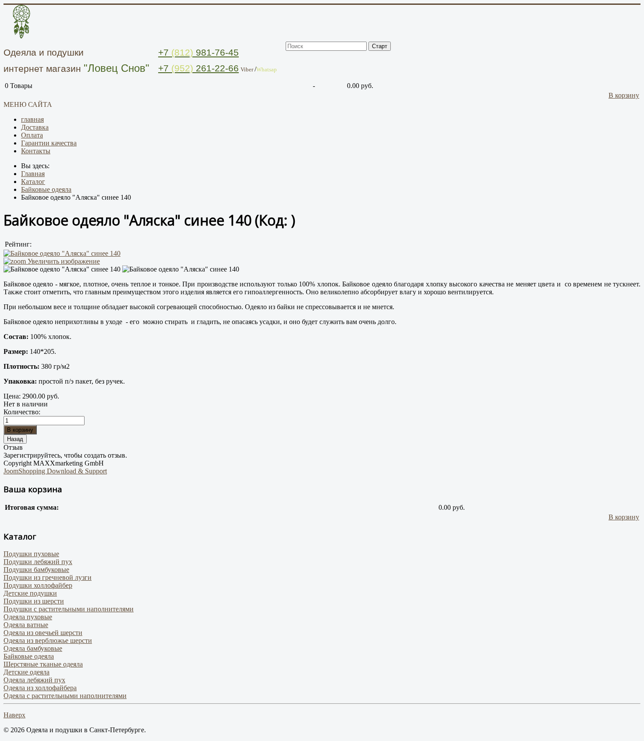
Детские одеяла (27, 672)
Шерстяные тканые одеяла (43, 664)
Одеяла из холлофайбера (40, 688)
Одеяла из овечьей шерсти (43, 632)
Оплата (32, 135)
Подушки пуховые (31, 554)
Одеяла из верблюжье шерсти (48, 640)
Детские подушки (30, 593)
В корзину (624, 95)
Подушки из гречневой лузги (48, 577)
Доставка (35, 127)
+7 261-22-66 (198, 68)
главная (32, 119)
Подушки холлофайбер (38, 585)
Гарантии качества (49, 143)
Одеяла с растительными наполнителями (65, 695)
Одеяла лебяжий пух (34, 680)
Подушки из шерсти (34, 601)
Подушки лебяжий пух (38, 561)
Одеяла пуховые (28, 617)
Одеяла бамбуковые (33, 648)
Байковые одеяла (29, 656)
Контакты (35, 151)
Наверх (14, 715)
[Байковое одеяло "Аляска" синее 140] (62, 269)
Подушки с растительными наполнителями (69, 609)
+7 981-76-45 (198, 52)
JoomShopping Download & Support (55, 471)
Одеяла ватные (26, 624)
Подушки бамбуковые (36, 569)
